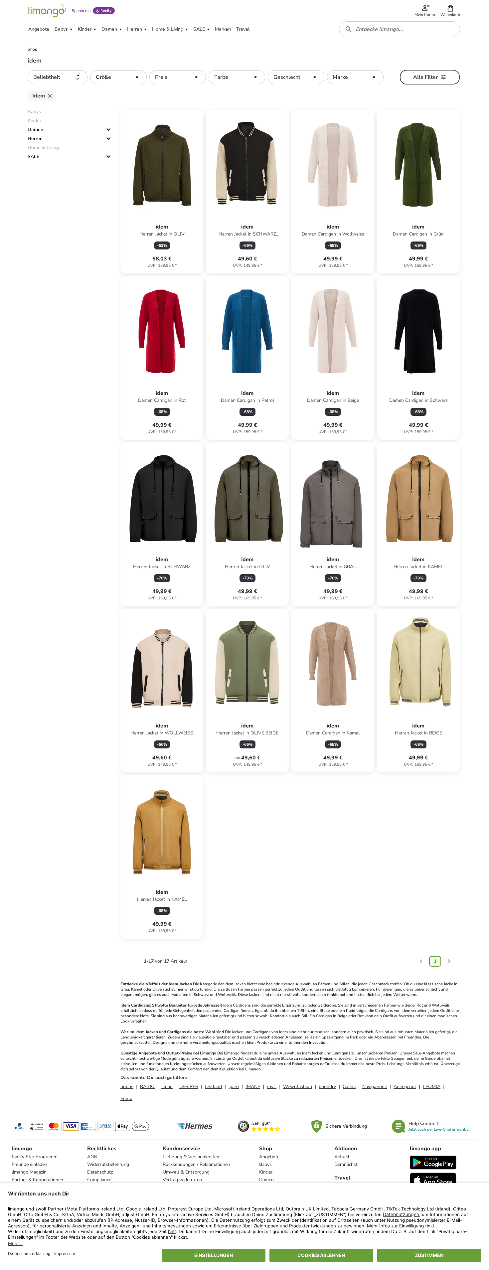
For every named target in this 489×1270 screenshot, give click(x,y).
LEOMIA (431, 1086)
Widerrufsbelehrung (108, 1164)
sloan (167, 1086)
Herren (35, 138)
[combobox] (399, 29)
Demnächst (346, 1164)
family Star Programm (35, 1157)
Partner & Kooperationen (37, 1180)
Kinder (265, 1172)
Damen (35, 129)
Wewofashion (297, 1086)
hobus (126, 1086)
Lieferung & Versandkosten (191, 1157)
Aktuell (341, 1157)
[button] (450, 11)
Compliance (99, 1180)
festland (213, 1086)
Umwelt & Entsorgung (186, 1172)
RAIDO (147, 1086)
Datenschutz (100, 1172)
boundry (327, 1086)
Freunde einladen (29, 1164)
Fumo (126, 1098)
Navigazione (374, 1086)
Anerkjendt (405, 1086)
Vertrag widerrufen (182, 1180)
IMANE (252, 1086)
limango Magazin (29, 1172)
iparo (234, 1086)
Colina (349, 1086)
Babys (265, 1164)
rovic (271, 1086)
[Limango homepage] (47, 11)
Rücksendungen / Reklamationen (196, 1164)
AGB (92, 1157)
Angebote (269, 1157)
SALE (33, 156)
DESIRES (188, 1086)
